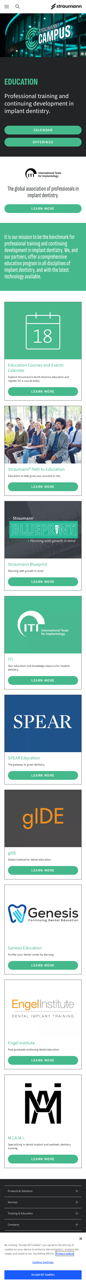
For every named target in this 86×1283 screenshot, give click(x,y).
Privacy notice (64, 1254)
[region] (43, 1258)
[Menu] (6, 6)
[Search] (17, 6)
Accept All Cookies (42, 1275)
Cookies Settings (43, 1262)
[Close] (81, 1239)
